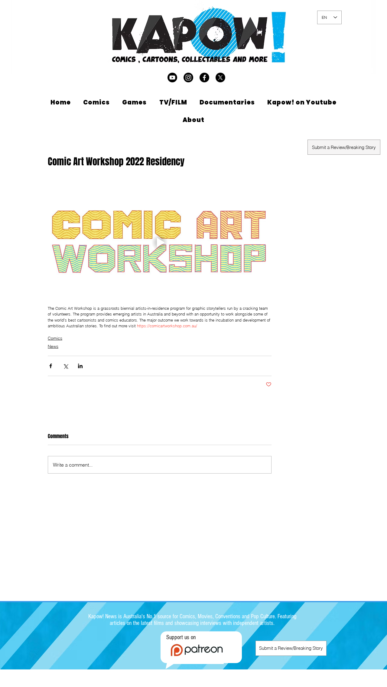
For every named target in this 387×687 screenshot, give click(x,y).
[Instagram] (188, 77)
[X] (220, 77)
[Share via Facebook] (51, 366)
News (53, 346)
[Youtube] (172, 77)
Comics (55, 338)
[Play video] (160, 243)
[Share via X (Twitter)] (65, 366)
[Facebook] (204, 77)
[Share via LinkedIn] (80, 366)
